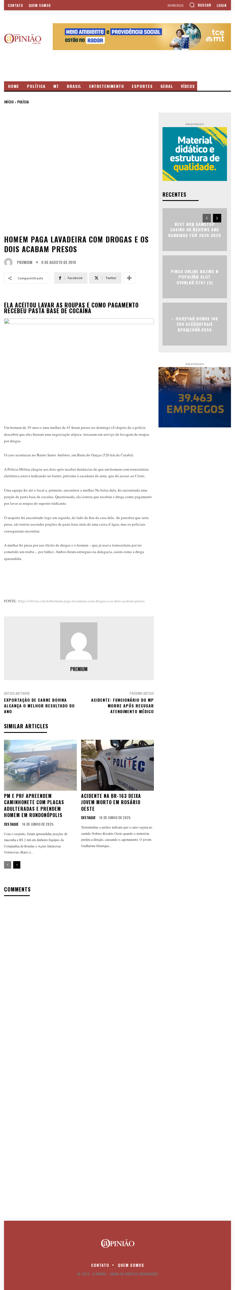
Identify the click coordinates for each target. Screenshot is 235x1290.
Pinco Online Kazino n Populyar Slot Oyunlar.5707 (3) (194, 276)
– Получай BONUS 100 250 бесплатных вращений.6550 (194, 323)
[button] (200, 5)
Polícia (23, 101)
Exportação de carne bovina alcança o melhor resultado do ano (39, 705)
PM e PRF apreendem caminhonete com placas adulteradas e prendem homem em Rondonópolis (34, 805)
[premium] (9, 262)
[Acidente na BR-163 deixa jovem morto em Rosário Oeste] (117, 765)
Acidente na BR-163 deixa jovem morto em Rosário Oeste (111, 802)
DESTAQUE (11, 824)
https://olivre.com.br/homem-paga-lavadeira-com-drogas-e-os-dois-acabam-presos (81, 600)
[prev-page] (7, 865)
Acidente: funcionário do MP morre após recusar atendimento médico (122, 705)
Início (8, 101)
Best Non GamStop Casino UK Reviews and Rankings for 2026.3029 (194, 229)
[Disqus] (79, 974)
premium (24, 262)
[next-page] (16, 865)
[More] (129, 278)
